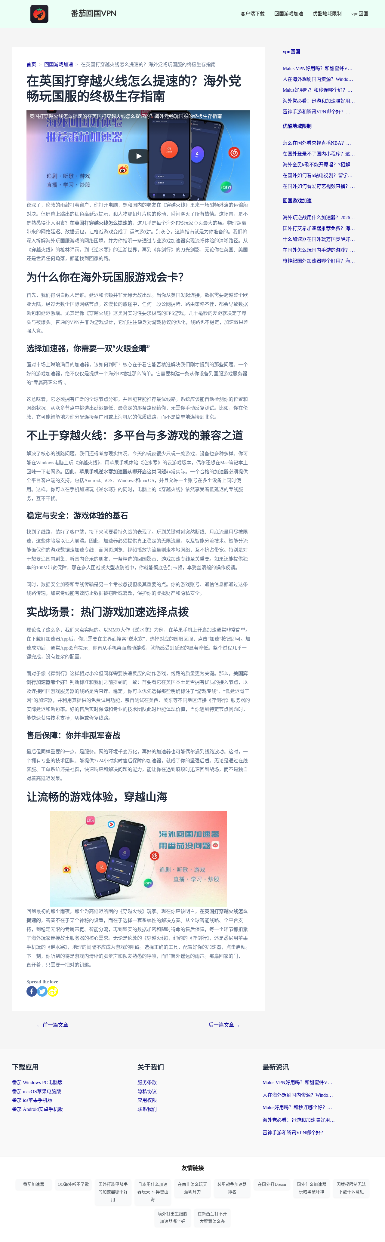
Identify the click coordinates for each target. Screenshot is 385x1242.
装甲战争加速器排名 (232, 1188)
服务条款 (147, 1082)
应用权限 (147, 1100)
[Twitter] (42, 991)
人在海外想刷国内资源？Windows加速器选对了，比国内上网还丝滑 (319, 79)
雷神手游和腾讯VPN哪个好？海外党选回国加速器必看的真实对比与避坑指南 (319, 111)
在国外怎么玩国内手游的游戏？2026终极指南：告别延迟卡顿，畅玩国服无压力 (319, 250)
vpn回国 (359, 13)
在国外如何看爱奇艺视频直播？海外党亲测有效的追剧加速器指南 (319, 186)
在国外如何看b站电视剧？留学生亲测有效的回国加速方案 (319, 175)
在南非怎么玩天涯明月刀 (192, 1188)
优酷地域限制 (327, 13)
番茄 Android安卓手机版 (37, 1109)
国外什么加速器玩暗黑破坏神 (311, 1188)
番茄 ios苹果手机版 (32, 1100)
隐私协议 (147, 1091)
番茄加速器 (33, 1184)
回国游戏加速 (288, 13)
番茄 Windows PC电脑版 (37, 1082)
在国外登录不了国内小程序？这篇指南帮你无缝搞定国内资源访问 (319, 153)
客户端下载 (253, 13)
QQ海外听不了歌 (73, 1184)
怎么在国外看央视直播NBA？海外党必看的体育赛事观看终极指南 (319, 143)
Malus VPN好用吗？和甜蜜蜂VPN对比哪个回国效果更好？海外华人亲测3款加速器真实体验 (319, 68)
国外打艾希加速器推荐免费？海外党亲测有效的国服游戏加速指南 (319, 228)
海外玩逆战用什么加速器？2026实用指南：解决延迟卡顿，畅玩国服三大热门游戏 (319, 217)
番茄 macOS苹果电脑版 (36, 1091)
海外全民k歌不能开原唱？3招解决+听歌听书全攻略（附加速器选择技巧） (319, 164)
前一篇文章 (52, 1025)
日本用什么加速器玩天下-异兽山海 (152, 1192)
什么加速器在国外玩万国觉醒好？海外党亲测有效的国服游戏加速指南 (319, 239)
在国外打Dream (272, 1184)
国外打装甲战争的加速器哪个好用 (113, 1192)
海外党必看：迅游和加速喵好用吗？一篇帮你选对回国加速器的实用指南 (319, 100)
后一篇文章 (224, 1025)
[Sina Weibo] (53, 991)
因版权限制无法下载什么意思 (351, 1188)
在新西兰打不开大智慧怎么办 (212, 1218)
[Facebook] (31, 991)
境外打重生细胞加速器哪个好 (172, 1218)
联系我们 (147, 1109)
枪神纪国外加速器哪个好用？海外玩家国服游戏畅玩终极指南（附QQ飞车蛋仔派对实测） (319, 260)
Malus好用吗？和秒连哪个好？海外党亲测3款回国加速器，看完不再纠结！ (319, 90)
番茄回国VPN (93, 13)
